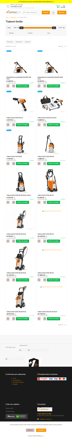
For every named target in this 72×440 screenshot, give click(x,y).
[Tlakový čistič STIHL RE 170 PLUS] (52, 297)
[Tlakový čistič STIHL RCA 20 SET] (52, 103)
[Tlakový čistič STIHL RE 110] (52, 181)
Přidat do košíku (22, 86)
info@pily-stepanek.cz (46, 419)
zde (43, 436)
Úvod (7, 17)
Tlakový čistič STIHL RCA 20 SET (47, 117)
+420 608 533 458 (16, 6)
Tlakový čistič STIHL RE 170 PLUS (47, 311)
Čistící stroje (14, 17)
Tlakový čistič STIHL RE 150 (46, 273)
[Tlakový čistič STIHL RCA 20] (20, 103)
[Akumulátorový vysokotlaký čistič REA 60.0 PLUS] (20, 63)
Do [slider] (54, 28)
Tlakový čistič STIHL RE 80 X (46, 156)
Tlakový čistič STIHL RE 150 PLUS (16, 311)
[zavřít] (69, 2)
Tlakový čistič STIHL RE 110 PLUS (16, 234)
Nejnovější (10, 42)
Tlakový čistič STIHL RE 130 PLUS (16, 273)
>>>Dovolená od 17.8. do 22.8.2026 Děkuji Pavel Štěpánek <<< (36, 1)
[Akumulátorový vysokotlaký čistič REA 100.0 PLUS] (52, 63)
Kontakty (15, 384)
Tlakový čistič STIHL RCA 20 (14, 117)
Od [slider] (21, 28)
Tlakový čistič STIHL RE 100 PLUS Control (18, 195)
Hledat (46, 12)
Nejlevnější (19, 42)
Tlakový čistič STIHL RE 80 (14, 156)
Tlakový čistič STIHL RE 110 (46, 195)
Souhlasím (41, 430)
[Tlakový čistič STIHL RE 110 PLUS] (20, 219)
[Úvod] (13, 12)
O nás (14, 378)
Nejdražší (27, 42)
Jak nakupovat (17, 380)
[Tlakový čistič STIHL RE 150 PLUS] (20, 297)
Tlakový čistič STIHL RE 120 (46, 234)
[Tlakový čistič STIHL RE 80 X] (52, 142)
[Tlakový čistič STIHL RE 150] (52, 258)
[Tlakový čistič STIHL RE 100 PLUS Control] (20, 181)
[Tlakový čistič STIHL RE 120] (52, 219)
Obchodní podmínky (18, 382)
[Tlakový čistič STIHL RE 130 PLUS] (20, 258)
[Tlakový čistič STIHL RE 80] (20, 142)
